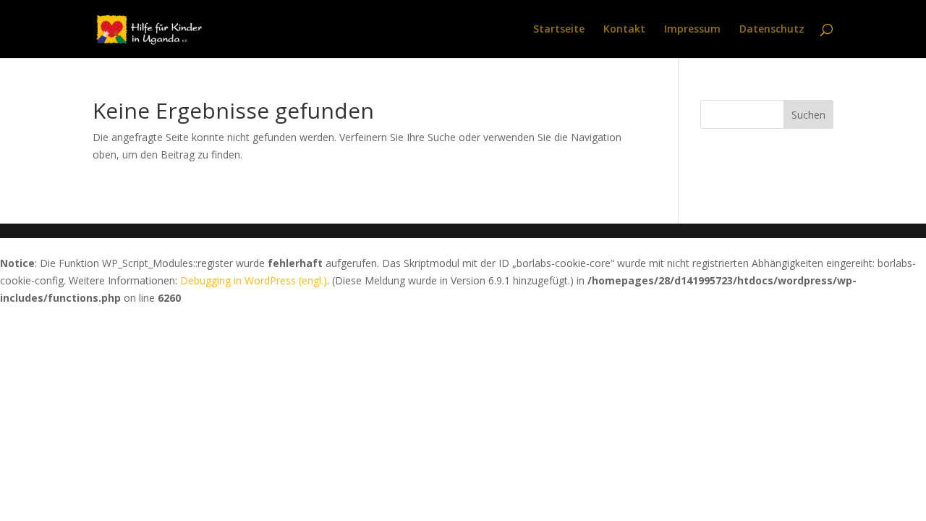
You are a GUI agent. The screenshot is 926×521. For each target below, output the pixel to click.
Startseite (559, 29)
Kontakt (624, 29)
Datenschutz (771, 29)
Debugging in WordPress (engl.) (253, 280)
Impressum (692, 29)
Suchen (808, 115)
